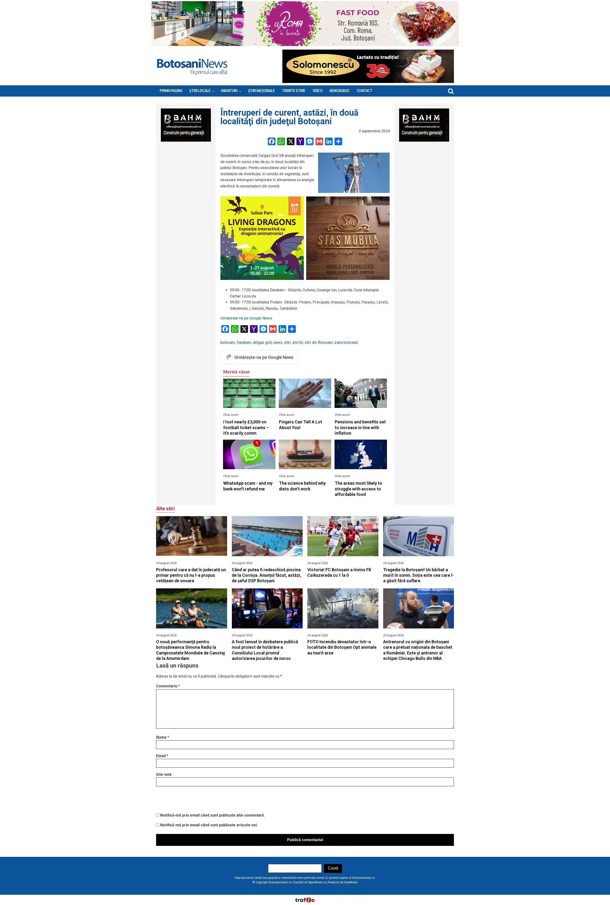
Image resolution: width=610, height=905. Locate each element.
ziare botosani (346, 342)
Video (318, 91)
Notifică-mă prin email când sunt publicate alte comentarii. (212, 815)
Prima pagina (171, 91)
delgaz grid (262, 342)
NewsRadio (340, 91)
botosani (227, 342)
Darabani (244, 342)
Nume (162, 737)
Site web (164, 774)
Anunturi (229, 91)
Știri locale (199, 91)
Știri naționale (261, 91)
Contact (364, 91)
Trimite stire (293, 91)
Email (162, 756)
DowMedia (351, 882)
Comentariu (168, 686)
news (277, 342)
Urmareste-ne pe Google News (246, 318)
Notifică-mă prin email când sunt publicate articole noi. (209, 825)
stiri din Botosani (319, 342)
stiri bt (297, 342)
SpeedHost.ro (317, 882)
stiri (287, 342)
